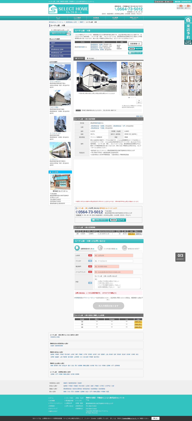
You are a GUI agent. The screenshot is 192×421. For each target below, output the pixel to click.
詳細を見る (131, 234)
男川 (76, 365)
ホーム (51, 398)
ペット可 (79, 400)
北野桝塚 (117, 365)
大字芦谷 (107, 386)
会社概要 (52, 400)
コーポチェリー (54, 159)
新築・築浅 (79, 403)
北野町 (52, 357)
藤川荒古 (96, 357)
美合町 (124, 354)
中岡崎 (101, 48)
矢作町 (95, 354)
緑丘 (137, 354)
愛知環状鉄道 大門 (56, 52)
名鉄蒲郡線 (102, 389)
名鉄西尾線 (94, 389)
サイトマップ (53, 408)
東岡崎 (102, 49)
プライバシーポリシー (89, 297)
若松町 (119, 354)
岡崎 (51, 365)
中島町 (62, 354)
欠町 (99, 354)
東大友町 (86, 357)
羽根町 (57, 354)
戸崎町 (81, 354)
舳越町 (57, 357)
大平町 (85, 354)
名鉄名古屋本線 (95, 49)
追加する (138, 234)
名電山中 (64, 365)
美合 (72, 365)
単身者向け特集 (55, 337)
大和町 (133, 354)
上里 (61, 357)
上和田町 (76, 357)
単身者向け (79, 408)
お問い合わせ (69, 406)
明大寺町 (67, 354)
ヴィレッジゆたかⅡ (55, 81)
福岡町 (52, 354)
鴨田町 (65, 357)
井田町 (90, 354)
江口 (81, 357)
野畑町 (91, 357)
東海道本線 (86, 389)
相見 (107, 391)
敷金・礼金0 (80, 398)
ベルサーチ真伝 (54, 107)
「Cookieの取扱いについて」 (129, 418)
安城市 (52, 345)
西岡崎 (56, 365)
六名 (99, 365)
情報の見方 (139, 116)
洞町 (76, 354)
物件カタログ (53, 411)
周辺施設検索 (69, 400)
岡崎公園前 (86, 365)
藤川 (69, 365)
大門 (100, 46)
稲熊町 (103, 354)
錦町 (83, 47)
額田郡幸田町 (59, 345)
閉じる (155, 418)
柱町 (115, 354)
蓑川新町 (70, 357)
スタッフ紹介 (69, 398)
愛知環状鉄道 (94, 44)
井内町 (111, 354)
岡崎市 (80, 47)
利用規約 (78, 297)
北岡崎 (101, 44)
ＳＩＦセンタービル (55, 133)
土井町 (72, 354)
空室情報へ (134, 43)
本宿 (60, 365)
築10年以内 (79, 406)
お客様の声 (69, 403)
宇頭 (96, 365)
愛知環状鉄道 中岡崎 (57, 56)
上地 (107, 354)
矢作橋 (92, 365)
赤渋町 (128, 354)
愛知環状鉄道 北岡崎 (57, 49)
